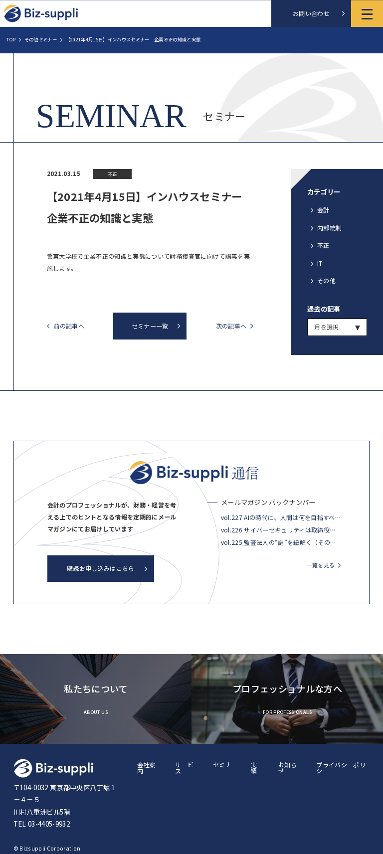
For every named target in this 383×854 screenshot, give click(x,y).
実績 (254, 767)
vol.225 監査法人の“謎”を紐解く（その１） (281, 542)
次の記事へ (231, 326)
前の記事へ (68, 326)
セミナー (222, 767)
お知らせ (287, 767)
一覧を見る (321, 565)
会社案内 (146, 767)
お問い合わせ (311, 13)
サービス (184, 767)
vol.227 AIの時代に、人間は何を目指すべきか (281, 517)
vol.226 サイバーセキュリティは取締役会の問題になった (281, 529)
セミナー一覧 (150, 326)
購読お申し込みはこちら (101, 568)
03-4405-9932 (49, 824)
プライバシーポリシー (341, 767)
